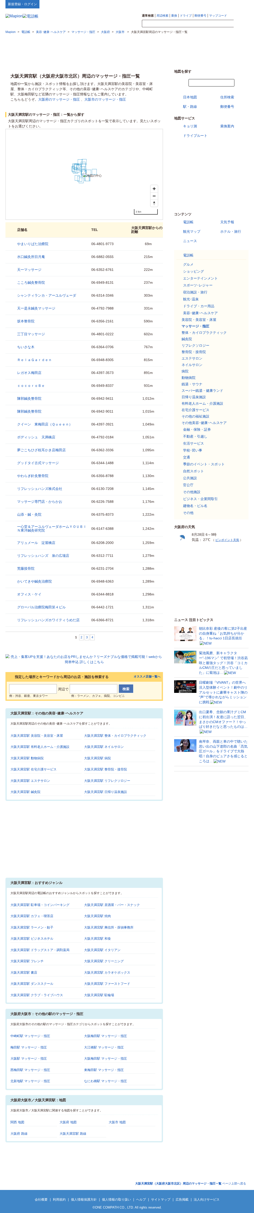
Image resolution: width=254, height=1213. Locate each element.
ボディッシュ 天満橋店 (36, 437)
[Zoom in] (154, 188)
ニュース (190, 241)
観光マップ (191, 231)
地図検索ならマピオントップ (200, 3)
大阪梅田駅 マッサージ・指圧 (105, 1036)
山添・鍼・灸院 (29, 514)
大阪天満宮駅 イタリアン (102, 950)
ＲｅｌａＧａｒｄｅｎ (34, 360)
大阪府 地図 (68, 1122)
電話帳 (188, 222)
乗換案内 (227, 126)
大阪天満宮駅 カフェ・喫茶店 (31, 916)
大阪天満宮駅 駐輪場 (99, 995)
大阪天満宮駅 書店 (23, 972)
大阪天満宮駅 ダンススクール (31, 984)
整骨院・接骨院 (194, 352)
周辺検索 (162, 15)
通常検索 (148, 15)
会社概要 (41, 1199)
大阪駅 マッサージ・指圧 (28, 1058)
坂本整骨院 (25, 321)
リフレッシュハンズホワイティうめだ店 (48, 620)
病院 (185, 371)
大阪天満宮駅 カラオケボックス (107, 972)
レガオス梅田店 (29, 373)
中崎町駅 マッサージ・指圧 (30, 1036)
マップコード (218, 15)
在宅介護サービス (195, 410)
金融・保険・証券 (197, 429)
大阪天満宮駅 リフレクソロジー (107, 781)
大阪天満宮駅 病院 (97, 758)
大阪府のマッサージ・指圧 (59, 99)
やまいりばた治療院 (32, 244)
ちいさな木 (25, 347)
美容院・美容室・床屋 (199, 320)
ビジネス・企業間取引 (200, 499)
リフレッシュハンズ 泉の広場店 (43, 556)
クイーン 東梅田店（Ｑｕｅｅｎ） (44, 424)
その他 (188, 513)
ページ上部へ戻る (190, 1183)
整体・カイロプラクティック (204, 333)
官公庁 (188, 485)
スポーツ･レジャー (198, 285)
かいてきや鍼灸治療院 (34, 581)
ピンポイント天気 (227, 540)
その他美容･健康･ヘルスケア (204, 423)
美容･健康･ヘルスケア (200, 313)
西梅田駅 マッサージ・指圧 (30, 1070)
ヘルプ (225, 3)
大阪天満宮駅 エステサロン (30, 781)
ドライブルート (195, 136)
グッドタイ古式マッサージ (38, 463)
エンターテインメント (200, 278)
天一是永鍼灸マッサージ (36, 308)
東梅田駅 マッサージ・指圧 (104, 1070)
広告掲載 (182, 1199)
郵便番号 (200, 15)
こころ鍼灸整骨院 (31, 282)
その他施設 (191, 492)
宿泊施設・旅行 (195, 292)
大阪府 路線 (19, 1133)
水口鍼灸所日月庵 (31, 257)
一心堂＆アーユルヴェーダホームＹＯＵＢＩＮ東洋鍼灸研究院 (52, 528)
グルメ (188, 264)
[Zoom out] (154, 195)
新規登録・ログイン (22, 4)
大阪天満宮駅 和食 (97, 938)
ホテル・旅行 (230, 231)
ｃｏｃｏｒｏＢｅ (31, 386)
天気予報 (227, 222)
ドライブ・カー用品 (198, 306)
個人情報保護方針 (84, 1199)
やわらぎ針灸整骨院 (32, 476)
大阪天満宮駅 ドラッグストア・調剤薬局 (39, 950)
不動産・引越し (195, 436)
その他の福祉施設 (195, 416)
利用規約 (59, 1199)
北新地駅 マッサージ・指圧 (30, 1081)
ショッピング (193, 271)
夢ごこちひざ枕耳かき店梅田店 (41, 450)
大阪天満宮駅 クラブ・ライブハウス (36, 995)
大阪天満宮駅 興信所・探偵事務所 (108, 927)
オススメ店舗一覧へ (147, 676)
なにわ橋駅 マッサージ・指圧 (105, 1081)
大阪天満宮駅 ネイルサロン (104, 747)
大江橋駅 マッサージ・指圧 (104, 1047)
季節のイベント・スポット (204, 464)
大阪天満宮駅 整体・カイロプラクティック (115, 735)
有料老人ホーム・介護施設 (202, 403)
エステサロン (192, 358)
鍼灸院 (187, 339)
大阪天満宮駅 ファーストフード (107, 984)
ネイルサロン (192, 365)
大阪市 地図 (117, 1122)
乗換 (174, 15)
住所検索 (227, 97)
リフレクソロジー (195, 345)
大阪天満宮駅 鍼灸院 (25, 792)
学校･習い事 (192, 450)
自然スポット (193, 471)
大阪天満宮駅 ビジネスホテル (31, 938)
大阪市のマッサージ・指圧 (105, 99)
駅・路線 (190, 107)
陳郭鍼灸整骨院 (29, 398)
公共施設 (190, 478)
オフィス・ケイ (29, 594)
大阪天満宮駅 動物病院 (27, 758)
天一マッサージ (29, 270)
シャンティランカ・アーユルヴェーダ (46, 295)
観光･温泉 (191, 299)
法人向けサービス (207, 1199)
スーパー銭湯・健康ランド (202, 391)
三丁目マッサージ (31, 334)
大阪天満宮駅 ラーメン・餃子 (31, 927)
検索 (241, 24)
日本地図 (190, 97)
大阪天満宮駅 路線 (73, 1133)
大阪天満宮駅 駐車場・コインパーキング (39, 905)
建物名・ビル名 (195, 506)
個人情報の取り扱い (116, 1199)
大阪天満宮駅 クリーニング (104, 961)
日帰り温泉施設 (194, 397)
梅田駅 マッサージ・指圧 (28, 1047)
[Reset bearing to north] (154, 203)
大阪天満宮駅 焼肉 (97, 916)
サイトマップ (240, 3)
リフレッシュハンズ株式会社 (39, 489)
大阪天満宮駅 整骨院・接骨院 (105, 769)
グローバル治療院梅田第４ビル (41, 607)
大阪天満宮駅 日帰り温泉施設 (105, 792)
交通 (186, 457)
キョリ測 (190, 126)
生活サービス (193, 443)
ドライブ (186, 15)
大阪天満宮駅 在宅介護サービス (33, 769)
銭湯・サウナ (192, 384)
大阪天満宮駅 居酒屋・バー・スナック (112, 905)
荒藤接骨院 (25, 568)
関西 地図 (17, 1122)
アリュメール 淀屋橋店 (36, 543)
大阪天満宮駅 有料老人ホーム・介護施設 (39, 747)
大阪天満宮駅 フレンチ (27, 961)
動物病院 (188, 378)
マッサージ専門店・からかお (39, 502)
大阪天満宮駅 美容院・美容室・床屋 (36, 735)
